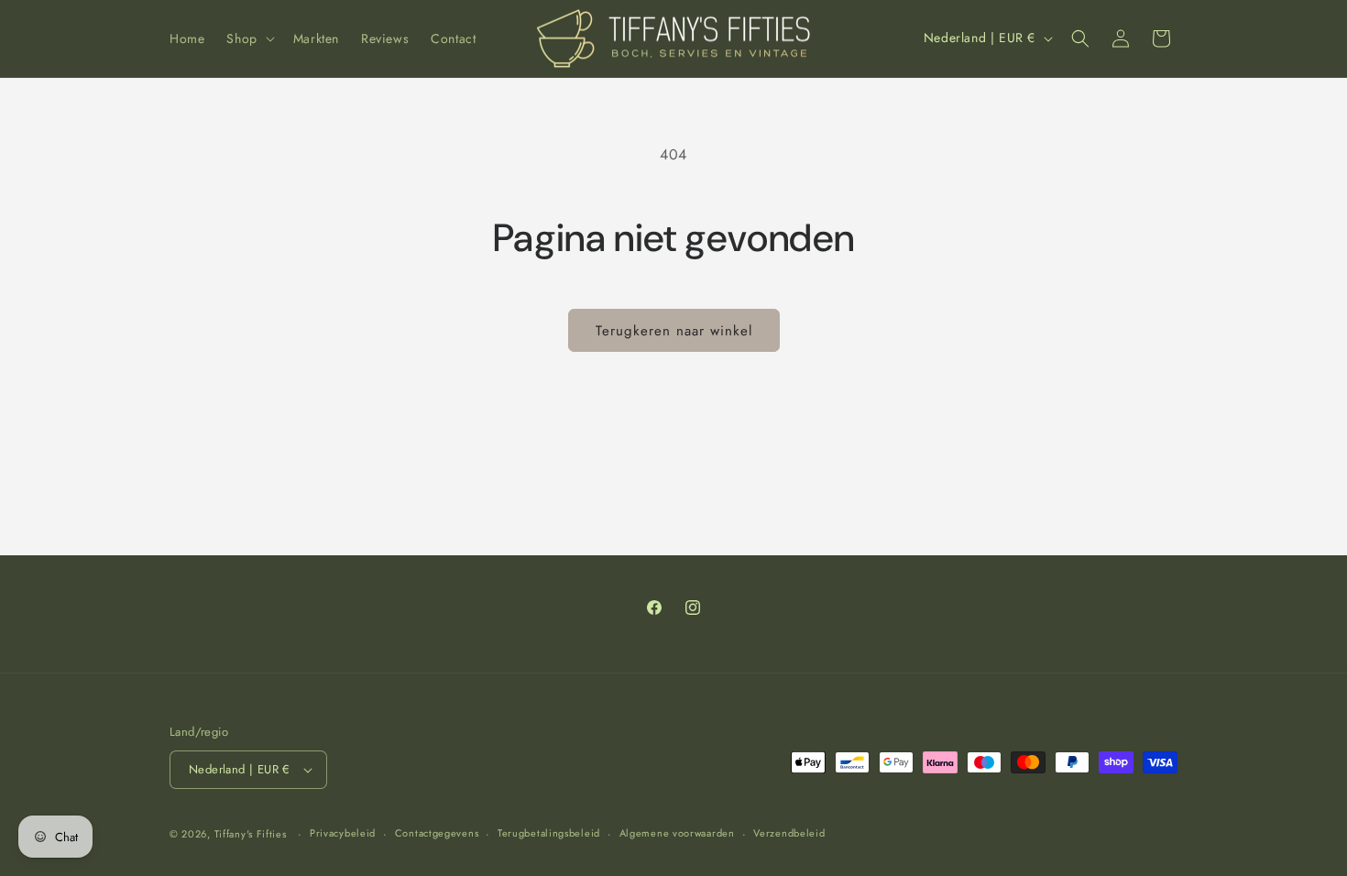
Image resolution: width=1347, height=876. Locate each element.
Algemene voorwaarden (677, 833)
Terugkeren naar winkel (674, 331)
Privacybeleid (343, 833)
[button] (248, 38)
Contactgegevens (437, 833)
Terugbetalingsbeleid (549, 833)
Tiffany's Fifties (250, 834)
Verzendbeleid (789, 833)
